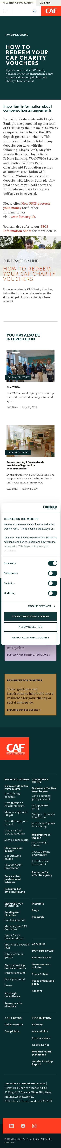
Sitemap (37, 1024)
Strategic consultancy (12, 995)
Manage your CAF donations (16, 927)
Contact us (13, 1017)
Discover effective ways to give (17, 787)
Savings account (15, 979)
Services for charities (14, 904)
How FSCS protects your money (26, 205)
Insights (38, 903)
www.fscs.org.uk (23, 216)
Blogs (35, 910)
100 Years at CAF (43, 950)
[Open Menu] (6, 11)
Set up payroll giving (40, 806)
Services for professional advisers (13, 879)
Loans (8, 985)
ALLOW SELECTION (30, 627)
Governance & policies (41, 966)
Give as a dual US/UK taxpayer (15, 832)
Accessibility (40, 1031)
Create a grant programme (41, 853)
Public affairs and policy (43, 982)
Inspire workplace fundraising (43, 825)
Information (41, 1017)
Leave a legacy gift (16, 839)
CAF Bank (45, 3)
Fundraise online (15, 920)
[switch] (52, 573)
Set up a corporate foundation (43, 815)
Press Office (40, 974)
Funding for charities (12, 914)
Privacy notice (41, 1038)
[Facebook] (22, 1126)
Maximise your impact (14, 849)
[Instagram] (34, 1126)
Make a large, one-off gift (16, 813)
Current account (15, 972)
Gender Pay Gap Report (42, 1063)
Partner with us (41, 957)
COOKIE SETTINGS (39, 606)
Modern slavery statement (42, 1053)
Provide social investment (13, 866)
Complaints (12, 1031)
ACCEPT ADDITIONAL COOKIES (30, 616)
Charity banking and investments (15, 967)
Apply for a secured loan (17, 946)
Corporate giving (40, 780)
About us (38, 944)
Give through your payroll (16, 822)
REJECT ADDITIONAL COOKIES (30, 637)
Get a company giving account (41, 797)
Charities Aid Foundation (18, 3)
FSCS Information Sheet (25, 228)
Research (38, 916)
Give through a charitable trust (14, 804)
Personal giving (17, 779)
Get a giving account (12, 795)
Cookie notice (41, 1044)
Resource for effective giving (15, 890)
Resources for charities (13, 1004)
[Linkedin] (11, 1126)
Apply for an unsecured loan (14, 937)
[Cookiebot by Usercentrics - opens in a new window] (43, 508)
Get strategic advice (13, 857)
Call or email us (14, 1024)
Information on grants (14, 955)
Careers (37, 990)
